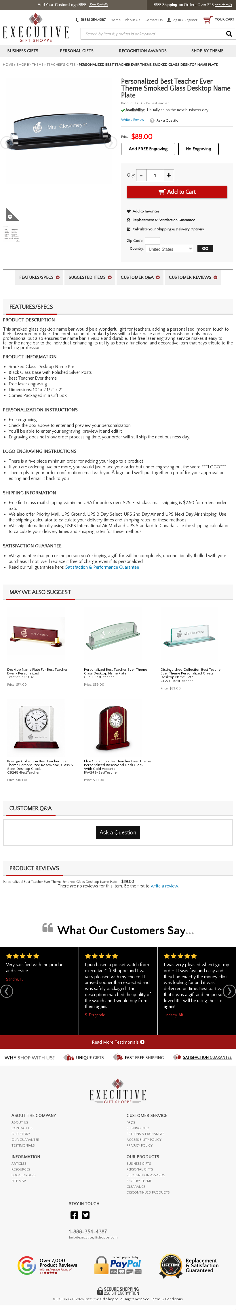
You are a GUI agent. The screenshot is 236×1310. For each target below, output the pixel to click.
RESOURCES (21, 1169)
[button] (203, 248)
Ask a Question (168, 120)
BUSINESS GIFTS (139, 1164)
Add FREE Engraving (148, 148)
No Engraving (198, 148)
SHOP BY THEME (139, 1181)
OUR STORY (21, 1134)
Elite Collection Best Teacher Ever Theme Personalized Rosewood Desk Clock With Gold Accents (117, 765)
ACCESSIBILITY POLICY (144, 1140)
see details (223, 5)
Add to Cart (181, 192)
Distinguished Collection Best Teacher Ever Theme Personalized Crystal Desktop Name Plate (191, 673)
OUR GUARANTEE (25, 1140)
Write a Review (132, 120)
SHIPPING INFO (138, 1128)
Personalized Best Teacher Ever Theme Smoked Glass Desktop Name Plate (60, 882)
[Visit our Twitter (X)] (86, 1215)
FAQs (131, 1122)
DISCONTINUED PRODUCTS (148, 1192)
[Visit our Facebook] (74, 1215)
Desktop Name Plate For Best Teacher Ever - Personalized (37, 671)
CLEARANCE (136, 1187)
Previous (7, 143)
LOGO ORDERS (23, 1175)
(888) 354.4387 (93, 20)
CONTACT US (22, 1128)
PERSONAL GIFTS (140, 1169)
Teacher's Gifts (61, 65)
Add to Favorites (146, 211)
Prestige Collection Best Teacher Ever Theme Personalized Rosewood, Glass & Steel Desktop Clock (40, 765)
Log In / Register (184, 20)
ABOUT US (20, 1122)
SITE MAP (19, 1181)
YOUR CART (224, 19)
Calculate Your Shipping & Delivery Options (168, 229)
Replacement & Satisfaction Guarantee (164, 220)
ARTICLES (19, 1164)
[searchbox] (158, 34)
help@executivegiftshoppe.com (93, 1237)
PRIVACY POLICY (140, 1145)
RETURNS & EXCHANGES (145, 1134)
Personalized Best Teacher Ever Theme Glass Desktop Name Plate (115, 671)
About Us (132, 20)
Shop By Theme (29, 65)
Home (116, 20)
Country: (137, 248)
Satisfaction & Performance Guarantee (102, 567)
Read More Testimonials (116, 1042)
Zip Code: (135, 241)
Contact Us (153, 20)
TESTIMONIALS (23, 1145)
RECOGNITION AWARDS (146, 1175)
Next (111, 143)
